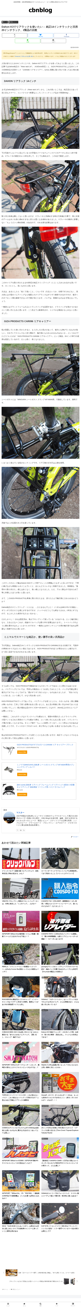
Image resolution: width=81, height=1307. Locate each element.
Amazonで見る (22, 752)
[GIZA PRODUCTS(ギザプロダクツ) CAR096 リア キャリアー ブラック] (9, 749)
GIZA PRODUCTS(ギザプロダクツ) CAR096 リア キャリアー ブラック (45, 745)
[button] (53, 41)
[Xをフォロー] (17, 830)
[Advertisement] (40, 1251)
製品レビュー (14, 22)
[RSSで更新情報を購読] (24, 830)
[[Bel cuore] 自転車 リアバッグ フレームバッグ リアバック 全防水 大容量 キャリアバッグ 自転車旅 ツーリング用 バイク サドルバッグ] (9, 789)
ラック (5, 22)
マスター (20, 812)
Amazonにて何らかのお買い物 (24, 56)
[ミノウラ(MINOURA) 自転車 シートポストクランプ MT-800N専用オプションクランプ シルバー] (9, 770)
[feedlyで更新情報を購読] (20, 830)
